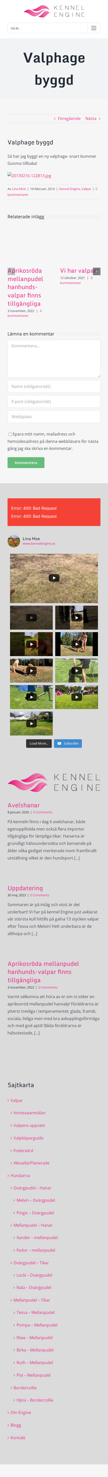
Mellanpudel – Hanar (33, 1225)
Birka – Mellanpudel (35, 1350)
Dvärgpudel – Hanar (32, 1188)
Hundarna (20, 1175)
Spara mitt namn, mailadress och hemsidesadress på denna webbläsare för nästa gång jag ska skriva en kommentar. (53, 441)
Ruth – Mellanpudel (35, 1362)
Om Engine (21, 1412)
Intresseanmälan (29, 1113)
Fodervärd (23, 1150)
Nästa (90, 118)
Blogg (16, 1425)
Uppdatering (25, 888)
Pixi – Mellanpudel (33, 1375)
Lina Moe (19, 189)
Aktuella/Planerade (31, 1163)
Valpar (86, 189)
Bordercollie (25, 1388)
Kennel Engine (69, 189)
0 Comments (42, 812)
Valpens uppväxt (29, 1125)
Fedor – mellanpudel (36, 1250)
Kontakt (18, 1437)
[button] (11, 271)
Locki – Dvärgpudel (34, 1275)
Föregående (69, 118)
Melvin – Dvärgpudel (36, 1200)
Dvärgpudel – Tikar (31, 1263)
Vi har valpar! (79, 270)
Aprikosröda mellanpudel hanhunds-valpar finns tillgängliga (25, 286)
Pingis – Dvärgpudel (35, 1213)
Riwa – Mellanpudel (35, 1337)
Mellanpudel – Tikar (32, 1300)
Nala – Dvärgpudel (34, 1287)
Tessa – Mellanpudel (36, 1312)
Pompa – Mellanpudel (37, 1325)
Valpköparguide (28, 1138)
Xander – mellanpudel (37, 1237)
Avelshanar (24, 805)
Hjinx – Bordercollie (35, 1400)
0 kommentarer (25, 313)
